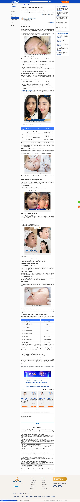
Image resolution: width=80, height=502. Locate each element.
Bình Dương (48, 496)
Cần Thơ (43, 496)
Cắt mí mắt (43, 482)
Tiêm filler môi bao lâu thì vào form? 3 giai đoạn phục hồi (62, 28)
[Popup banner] (9, 500)
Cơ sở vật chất (32, 484)
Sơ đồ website (65, 500)
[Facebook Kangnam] (54, 486)
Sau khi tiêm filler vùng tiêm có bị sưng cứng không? (62, 40)
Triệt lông (12, 23)
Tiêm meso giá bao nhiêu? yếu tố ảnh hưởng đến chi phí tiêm (62, 36)
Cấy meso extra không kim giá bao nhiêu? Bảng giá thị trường (62, 9)
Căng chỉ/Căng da (14, 19)
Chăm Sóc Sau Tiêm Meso (28, 412)
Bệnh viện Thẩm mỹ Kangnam (26, 90)
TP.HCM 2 (27, 496)
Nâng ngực (43, 486)
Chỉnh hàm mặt (44, 484)
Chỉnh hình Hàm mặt (14, 11)
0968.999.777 (59, 479)
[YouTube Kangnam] (56, 486)
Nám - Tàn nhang (13, 16)
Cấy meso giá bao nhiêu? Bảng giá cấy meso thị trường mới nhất (37, 386)
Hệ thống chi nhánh (33, 486)
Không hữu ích (51, 389)
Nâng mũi (43, 480)
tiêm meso (42, 412)
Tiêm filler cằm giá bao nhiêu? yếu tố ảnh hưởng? (62, 53)
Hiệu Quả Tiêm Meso (36, 412)
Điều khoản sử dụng (59, 500)
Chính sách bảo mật (46, 500)
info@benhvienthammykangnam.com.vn (61, 483)
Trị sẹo (12, 22)
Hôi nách (12, 25)
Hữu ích (44, 389)
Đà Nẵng (39, 496)
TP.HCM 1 (22, 496)
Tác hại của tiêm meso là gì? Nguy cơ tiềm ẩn (34, 380)
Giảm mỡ (12, 14)
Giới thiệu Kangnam (33, 480)
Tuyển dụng (32, 488)
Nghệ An (35, 496)
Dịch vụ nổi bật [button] (43, 477)
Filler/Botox (13, 17)
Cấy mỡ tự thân (13, 20)
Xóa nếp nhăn (47, 412)
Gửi (37, 423)
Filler (18, 4)
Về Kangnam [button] (32, 477)
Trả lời (23, 389)
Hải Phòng (31, 496)
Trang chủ (12, 4)
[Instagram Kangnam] (59, 486)
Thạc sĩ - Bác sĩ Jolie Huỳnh (30, 18)
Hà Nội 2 (18, 496)
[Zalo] (79, 204)
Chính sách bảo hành (53, 500)
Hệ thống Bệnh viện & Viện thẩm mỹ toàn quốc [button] (21, 493)
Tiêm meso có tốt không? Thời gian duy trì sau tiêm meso (36, 382)
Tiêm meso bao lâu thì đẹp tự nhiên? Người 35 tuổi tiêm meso (62, 44)
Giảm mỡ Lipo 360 (44, 488)
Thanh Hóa (53, 496)
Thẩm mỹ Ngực (13, 13)
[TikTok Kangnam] (61, 486)
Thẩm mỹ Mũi (13, 10)
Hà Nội (15, 496)
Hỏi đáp (16, 4)
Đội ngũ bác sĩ (32, 482)
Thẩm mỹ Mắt (13, 8)
